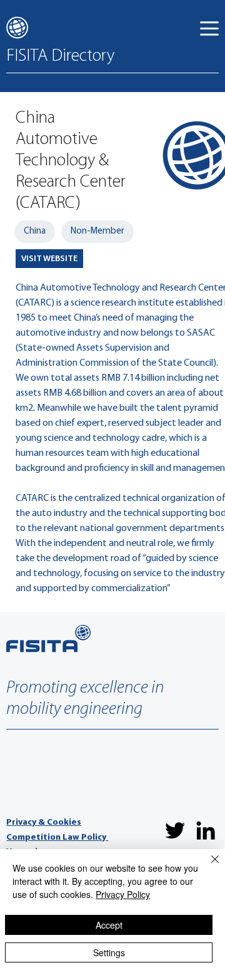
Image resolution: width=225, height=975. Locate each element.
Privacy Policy (123, 894)
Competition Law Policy (57, 837)
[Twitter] (175, 830)
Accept (109, 925)
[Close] (207, 867)
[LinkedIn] (205, 830)
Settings (109, 952)
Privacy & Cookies (43, 822)
